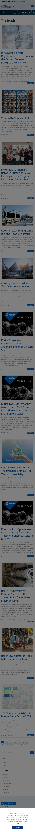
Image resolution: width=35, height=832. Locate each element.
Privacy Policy (19, 817)
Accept (18, 827)
